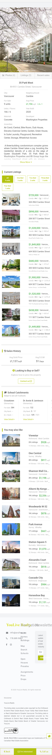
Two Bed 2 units (32, 179)
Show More (25, 162)
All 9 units (7, 179)
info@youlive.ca (17, 632)
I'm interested (26, 751)
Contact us (25, 381)
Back (7, 751)
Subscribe (41, 658)
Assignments (27, 672)
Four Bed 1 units (7, 187)
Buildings (25, 640)
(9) (26, 75)
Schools (25, 653)
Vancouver (37, 86)
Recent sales (43, 75)
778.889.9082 (16, 638)
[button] (49, 736)
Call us (45, 751)
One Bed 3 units (20, 179)
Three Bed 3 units (45, 179)
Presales (25, 666)
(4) (10, 75)
